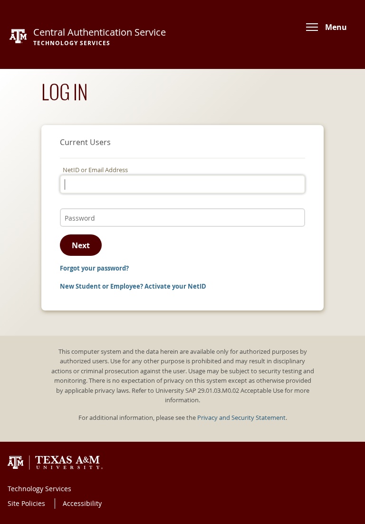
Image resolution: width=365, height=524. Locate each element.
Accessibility (82, 503)
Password (76, 208)
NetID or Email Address (95, 170)
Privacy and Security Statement (241, 418)
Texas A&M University (55, 463)
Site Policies (26, 503)
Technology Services (39, 488)
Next (81, 245)
